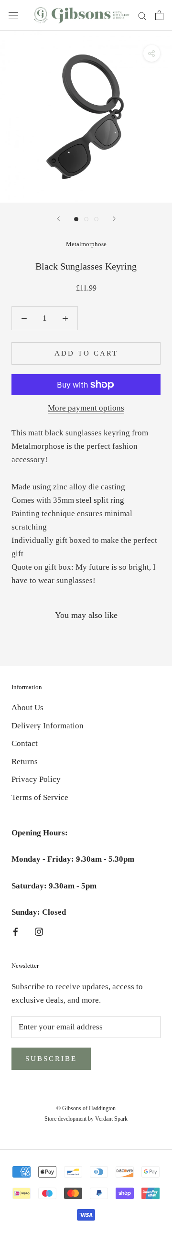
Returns (24, 761)
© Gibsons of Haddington (86, 1108)
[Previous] (58, 218)
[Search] (142, 15)
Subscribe (51, 1058)
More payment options (86, 407)
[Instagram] (39, 931)
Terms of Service (39, 797)
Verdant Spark (111, 1118)
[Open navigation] (13, 15)
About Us (27, 707)
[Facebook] (15, 931)
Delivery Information (47, 725)
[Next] (114, 218)
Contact (24, 743)
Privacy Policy (36, 779)
